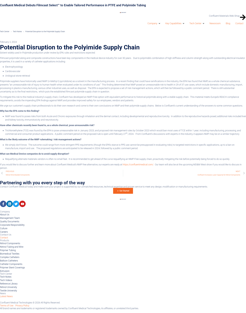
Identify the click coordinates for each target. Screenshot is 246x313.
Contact (239, 23)
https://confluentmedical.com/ (138, 164)
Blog (228, 23)
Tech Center (195, 23)
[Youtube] (22, 204)
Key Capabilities (173, 23)
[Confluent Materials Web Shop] (243, 17)
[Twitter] (16, 204)
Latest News (6, 296)
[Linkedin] (9, 204)
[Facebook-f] (3, 204)
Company (152, 23)
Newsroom (215, 23)
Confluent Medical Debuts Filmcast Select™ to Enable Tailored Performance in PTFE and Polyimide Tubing (73, 5)
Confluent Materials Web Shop (224, 15)
